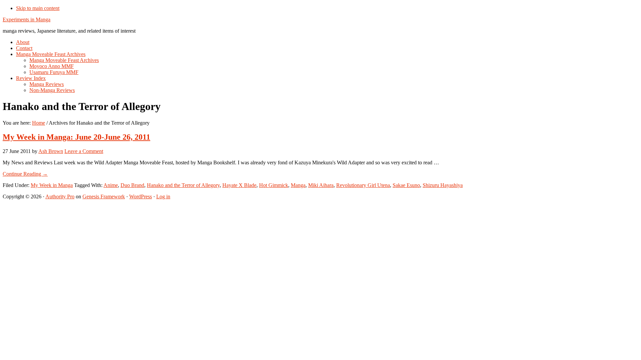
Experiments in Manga (26, 19)
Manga (298, 185)
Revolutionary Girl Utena (363, 185)
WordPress (140, 196)
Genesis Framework (103, 196)
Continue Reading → (25, 174)
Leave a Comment (83, 151)
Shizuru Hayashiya (443, 185)
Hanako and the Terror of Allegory (183, 185)
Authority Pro (59, 196)
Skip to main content (37, 8)
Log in (163, 196)
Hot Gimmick (273, 185)
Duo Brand (132, 185)
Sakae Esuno (406, 185)
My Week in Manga (52, 185)
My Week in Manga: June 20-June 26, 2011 (76, 137)
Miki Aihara (321, 185)
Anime (110, 185)
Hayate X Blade (239, 185)
